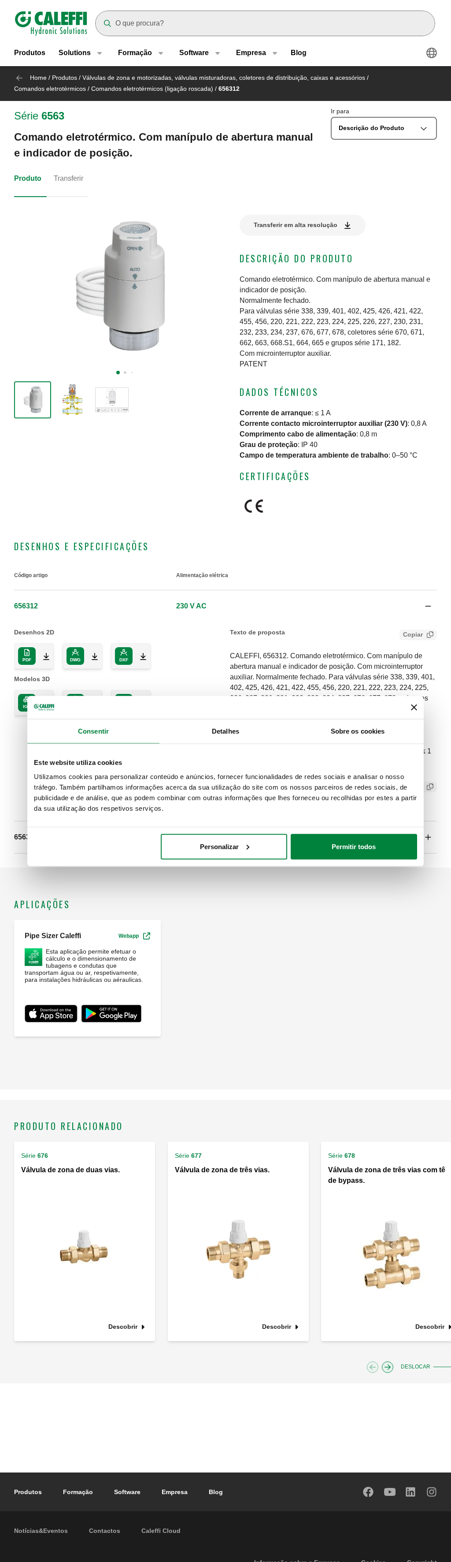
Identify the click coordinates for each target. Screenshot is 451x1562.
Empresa (175, 1491)
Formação (78, 1491)
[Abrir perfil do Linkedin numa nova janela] (411, 1492)
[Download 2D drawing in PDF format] (43, 656)
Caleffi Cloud (161, 1530)
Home (38, 77)
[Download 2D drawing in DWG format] (91, 656)
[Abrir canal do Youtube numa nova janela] (390, 1492)
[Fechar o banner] (414, 707)
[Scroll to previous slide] (372, 1367)
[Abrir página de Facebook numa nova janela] (368, 1492)
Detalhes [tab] (225, 731)
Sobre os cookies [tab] (358, 731)
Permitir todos (354, 846)
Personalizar (219, 846)
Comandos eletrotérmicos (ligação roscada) (152, 88)
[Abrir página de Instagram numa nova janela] (432, 1492)
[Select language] (431, 53)
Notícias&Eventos (41, 1530)
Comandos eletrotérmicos (50, 88)
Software (127, 1491)
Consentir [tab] (93, 731)
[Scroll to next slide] (387, 1367)
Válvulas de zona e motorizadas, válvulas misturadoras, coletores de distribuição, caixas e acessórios (223, 77)
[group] (32, 400)
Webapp (128, 936)
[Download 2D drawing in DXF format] (140, 656)
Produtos (29, 52)
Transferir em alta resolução (295, 224)
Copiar (413, 634)
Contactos (104, 1530)
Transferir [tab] (68, 178)
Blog (299, 52)
